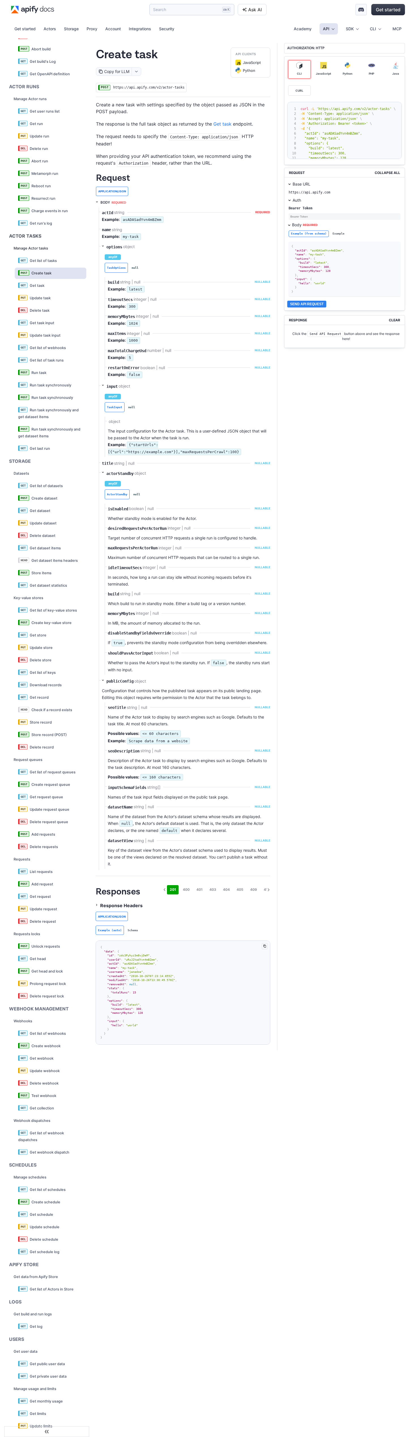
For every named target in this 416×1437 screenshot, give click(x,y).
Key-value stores (28, 598)
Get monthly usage (46, 1401)
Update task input (45, 335)
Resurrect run (43, 198)
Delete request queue (49, 822)
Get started (388, 9)
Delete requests (44, 847)
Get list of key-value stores (53, 610)
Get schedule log (44, 1252)
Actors (50, 28)
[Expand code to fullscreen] (396, 107)
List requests (41, 872)
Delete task (40, 310)
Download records (46, 685)
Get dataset (40, 511)
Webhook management (39, 1009)
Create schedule (45, 1202)
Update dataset (43, 523)
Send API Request (306, 304)
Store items (41, 573)
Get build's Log (43, 61)
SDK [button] (350, 28)
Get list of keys (43, 672)
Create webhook (46, 1046)
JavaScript (252, 62)
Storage (71, 28)
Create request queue (50, 784)
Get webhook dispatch (49, 1152)
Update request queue (49, 809)
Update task (40, 298)
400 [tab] (186, 889)
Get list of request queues (53, 772)
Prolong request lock (48, 984)
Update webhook (45, 1071)
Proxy (92, 28)
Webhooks (23, 1021)
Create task (41, 273)
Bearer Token (300, 208)
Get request (40, 896)
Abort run (39, 161)
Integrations (140, 28)
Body (305, 224)
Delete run (39, 149)
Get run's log (41, 223)
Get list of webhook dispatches (41, 1136)
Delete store (41, 660)
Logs (15, 1302)
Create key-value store (51, 623)
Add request (42, 884)
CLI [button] (373, 28)
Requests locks (27, 934)
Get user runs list (45, 111)
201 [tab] (173, 889)
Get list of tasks (43, 261)
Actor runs (24, 86)
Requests (22, 859)
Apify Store (24, 1264)
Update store (41, 648)
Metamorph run (44, 173)
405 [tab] (240, 889)
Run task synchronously (50, 385)
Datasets (21, 473)
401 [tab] (199, 889)
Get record (39, 697)
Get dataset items (45, 548)
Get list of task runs (47, 360)
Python (249, 70)
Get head (38, 959)
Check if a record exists (51, 710)
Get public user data (47, 1364)
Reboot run (41, 186)
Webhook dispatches (32, 1120)
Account (113, 28)
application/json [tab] (112, 191)
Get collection (42, 1108)
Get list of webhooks (48, 348)
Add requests (43, 834)
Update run (39, 136)
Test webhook (43, 1096)
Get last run (40, 448)
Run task (38, 373)
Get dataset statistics (48, 585)
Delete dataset (42, 536)
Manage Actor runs (30, 99)
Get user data (25, 1351)
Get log (36, 1326)
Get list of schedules (48, 1190)
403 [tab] (212, 889)
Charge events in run (49, 211)
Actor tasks (25, 236)
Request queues (28, 760)
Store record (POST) (49, 735)
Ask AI (255, 9)
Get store (38, 635)
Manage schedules (30, 1177)
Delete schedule (44, 1239)
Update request (43, 909)
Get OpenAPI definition (50, 74)
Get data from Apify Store (36, 1277)
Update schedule (44, 1227)
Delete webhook (44, 1083)
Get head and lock (47, 971)
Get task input (42, 323)
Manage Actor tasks (31, 248)
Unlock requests (45, 946)
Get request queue (46, 797)
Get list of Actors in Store (52, 1289)
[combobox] (136, 72)
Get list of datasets (46, 486)
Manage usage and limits (35, 1389)
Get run (36, 124)
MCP (397, 28)
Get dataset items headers (54, 560)
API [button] (326, 28)
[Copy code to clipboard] (265, 946)
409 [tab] (253, 889)
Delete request (43, 921)
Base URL (301, 184)
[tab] (116, 268)
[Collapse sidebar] (46, 1431)
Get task (37, 285)
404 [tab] (226, 889)
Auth (297, 200)
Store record (41, 722)
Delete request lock (47, 996)
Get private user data (48, 1376)
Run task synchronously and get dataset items (48, 413)
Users (16, 1339)
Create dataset (44, 498)
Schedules (23, 1165)
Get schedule (41, 1214)
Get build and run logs (33, 1314)
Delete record (42, 747)
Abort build (41, 49)
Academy (303, 28)
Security (166, 28)
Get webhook (41, 1058)
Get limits (38, 1414)
